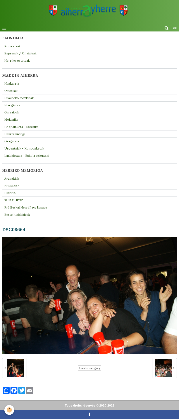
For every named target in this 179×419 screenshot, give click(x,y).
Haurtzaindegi (14, 134)
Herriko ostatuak (17, 61)
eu (175, 28)
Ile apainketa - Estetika (21, 127)
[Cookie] (9, 410)
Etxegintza (12, 105)
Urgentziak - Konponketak (24, 148)
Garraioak (11, 112)
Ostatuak (10, 91)
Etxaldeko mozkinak (19, 98)
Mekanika (11, 120)
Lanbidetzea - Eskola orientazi (26, 156)
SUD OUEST (13, 200)
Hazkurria (11, 83)
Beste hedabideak (17, 215)
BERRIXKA (11, 186)
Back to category (89, 368)
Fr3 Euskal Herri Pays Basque (25, 207)
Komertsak (12, 46)
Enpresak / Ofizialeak (20, 53)
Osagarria (11, 141)
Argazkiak (11, 179)
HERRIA (10, 193)
